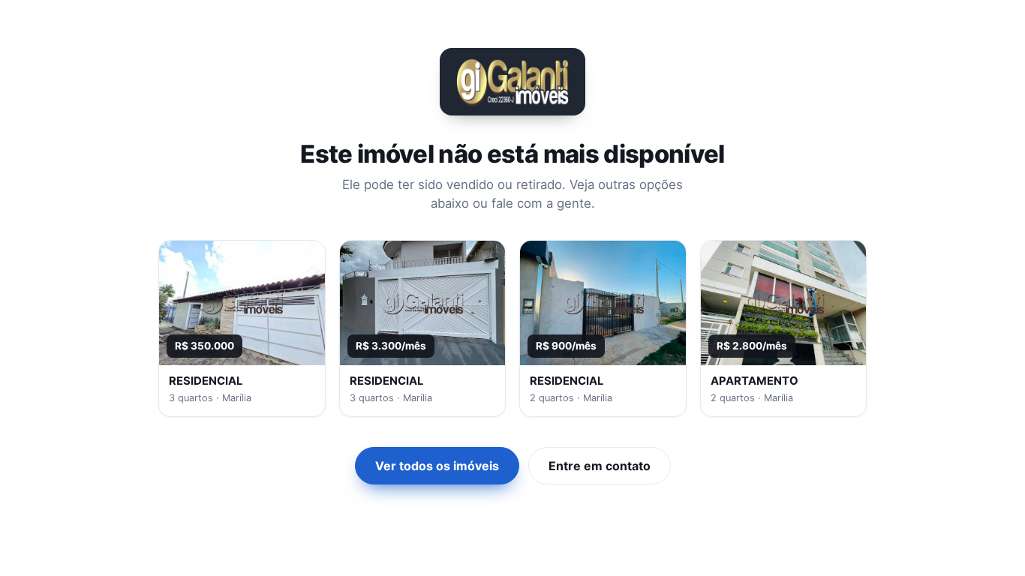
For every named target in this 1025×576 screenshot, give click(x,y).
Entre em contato (600, 465)
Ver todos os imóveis (437, 465)
